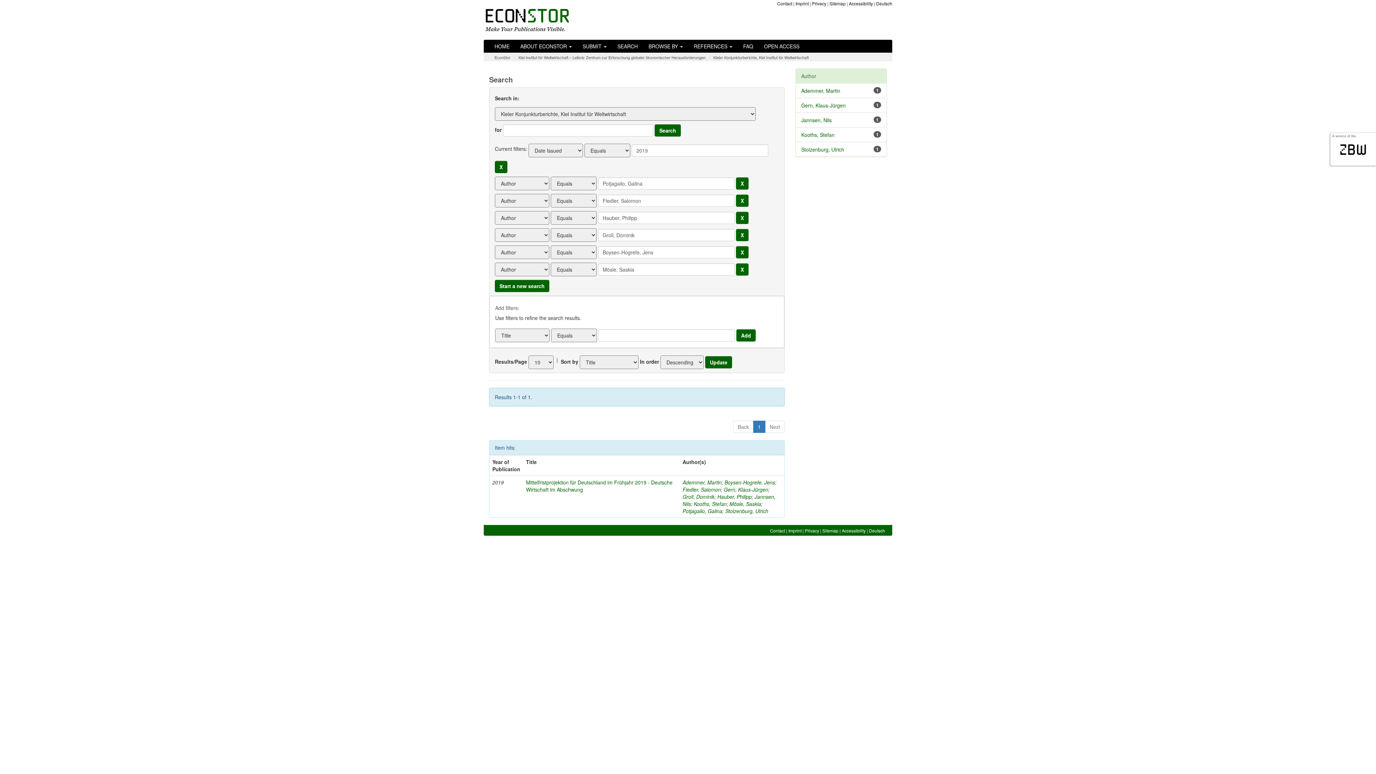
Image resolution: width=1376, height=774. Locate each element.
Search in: (507, 98)
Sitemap (838, 3)
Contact (784, 3)
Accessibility (861, 3)
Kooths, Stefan (710, 503)
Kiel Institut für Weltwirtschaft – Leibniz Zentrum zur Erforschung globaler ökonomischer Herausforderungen (612, 57)
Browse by (664, 46)
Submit (593, 46)
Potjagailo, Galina (702, 511)
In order (649, 361)
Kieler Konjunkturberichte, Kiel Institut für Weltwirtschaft (761, 57)
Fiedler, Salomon (702, 489)
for (498, 129)
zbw (1353, 150)
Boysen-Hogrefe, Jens (750, 482)
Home (502, 46)
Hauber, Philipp (734, 496)
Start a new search (522, 286)
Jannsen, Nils (816, 120)
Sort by (569, 361)
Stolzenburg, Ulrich (746, 511)
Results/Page (511, 361)
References (711, 46)
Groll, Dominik (699, 496)
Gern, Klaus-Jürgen (746, 489)
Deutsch (884, 3)
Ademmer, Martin (702, 482)
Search (627, 46)
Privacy (819, 3)
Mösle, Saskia (745, 503)
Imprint (802, 3)
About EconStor (544, 46)
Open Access (781, 46)
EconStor (502, 57)
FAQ (748, 46)
